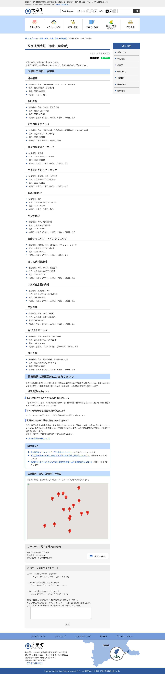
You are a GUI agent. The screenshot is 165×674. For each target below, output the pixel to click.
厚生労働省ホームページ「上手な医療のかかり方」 (51, 452)
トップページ (33, 38)
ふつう (51, 577)
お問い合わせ (100, 556)
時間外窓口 (65, 4)
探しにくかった (62, 577)
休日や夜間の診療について (39, 438)
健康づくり (121, 72)
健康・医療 (54, 38)
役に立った (37, 585)
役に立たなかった (60, 585)
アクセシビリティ (38, 636)
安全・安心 (35, 27)
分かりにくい (63, 594)
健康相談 (121, 78)
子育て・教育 (92, 27)
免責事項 (103, 636)
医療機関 (63, 38)
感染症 (120, 65)
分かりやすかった (40, 594)
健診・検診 (121, 52)
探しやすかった (39, 577)
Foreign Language (68, 11)
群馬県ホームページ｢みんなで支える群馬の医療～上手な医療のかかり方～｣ (61, 462)
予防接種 (121, 59)
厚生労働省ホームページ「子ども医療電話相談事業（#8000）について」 (60, 456)
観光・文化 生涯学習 (111, 27)
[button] (81, 514)
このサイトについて (82, 636)
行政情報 (130, 27)
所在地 (58, 4)
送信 (67, 624)
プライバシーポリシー (125, 636)
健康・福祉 (73, 27)
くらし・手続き (54, 27)
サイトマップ (60, 636)
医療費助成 (121, 84)
